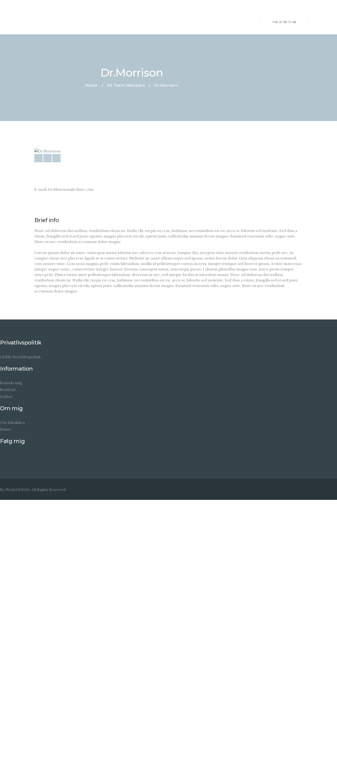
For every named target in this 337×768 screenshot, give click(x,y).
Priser (5, 429)
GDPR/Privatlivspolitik (20, 357)
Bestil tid (7, 390)
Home (91, 85)
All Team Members (126, 85)
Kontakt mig (11, 383)
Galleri (6, 396)
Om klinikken (12, 422)
